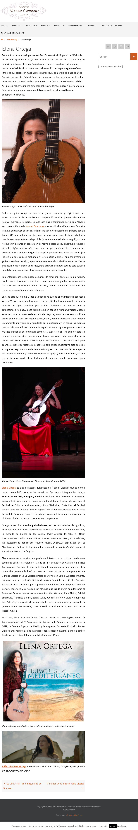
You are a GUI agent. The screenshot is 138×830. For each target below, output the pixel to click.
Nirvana (69, 815)
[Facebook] (108, 46)
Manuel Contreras (35, 226)
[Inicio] (2, 39)
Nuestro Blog (11, 39)
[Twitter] (114, 46)
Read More (121, 826)
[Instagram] (121, 46)
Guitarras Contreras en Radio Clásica (65, 783)
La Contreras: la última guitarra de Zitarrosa (22, 785)
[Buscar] (133, 56)
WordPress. (78, 815)
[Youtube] (127, 46)
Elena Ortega (9, 487)
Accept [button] (112, 826)
